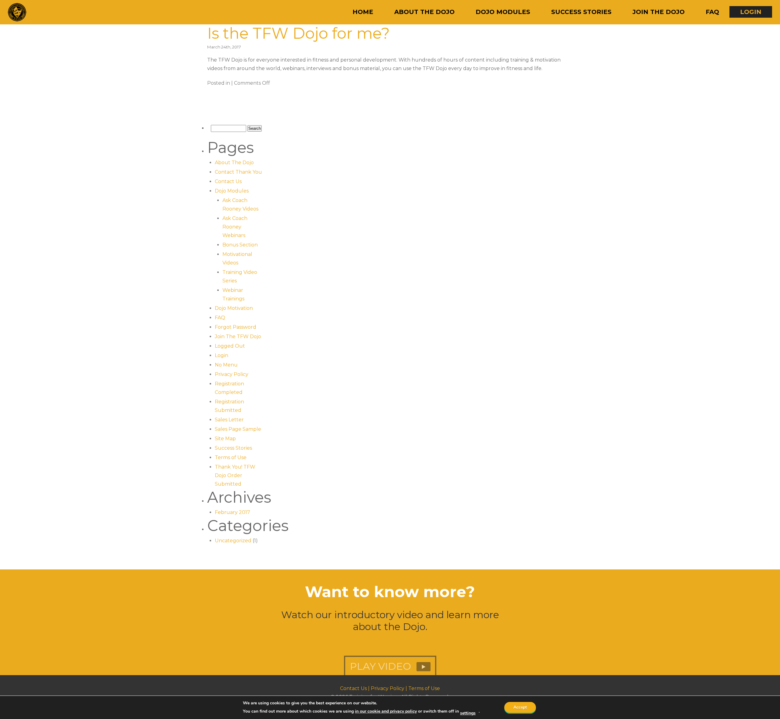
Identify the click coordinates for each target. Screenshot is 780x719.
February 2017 (232, 512)
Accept (520, 707)
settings (468, 713)
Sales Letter (229, 420)
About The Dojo (424, 12)
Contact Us (228, 181)
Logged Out (230, 346)
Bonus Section (240, 245)
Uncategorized (233, 541)
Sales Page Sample (238, 429)
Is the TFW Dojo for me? (298, 33)
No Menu (226, 365)
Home (363, 12)
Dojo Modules (503, 12)
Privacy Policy (231, 374)
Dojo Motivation (234, 308)
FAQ (712, 12)
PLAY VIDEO (381, 654)
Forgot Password (235, 327)
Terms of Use (230, 457)
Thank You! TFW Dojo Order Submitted (235, 475)
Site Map (225, 438)
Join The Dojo (659, 12)
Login (750, 12)
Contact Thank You (238, 172)
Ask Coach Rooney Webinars (234, 226)
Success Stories (581, 12)
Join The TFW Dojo (238, 336)
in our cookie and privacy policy (386, 711)
